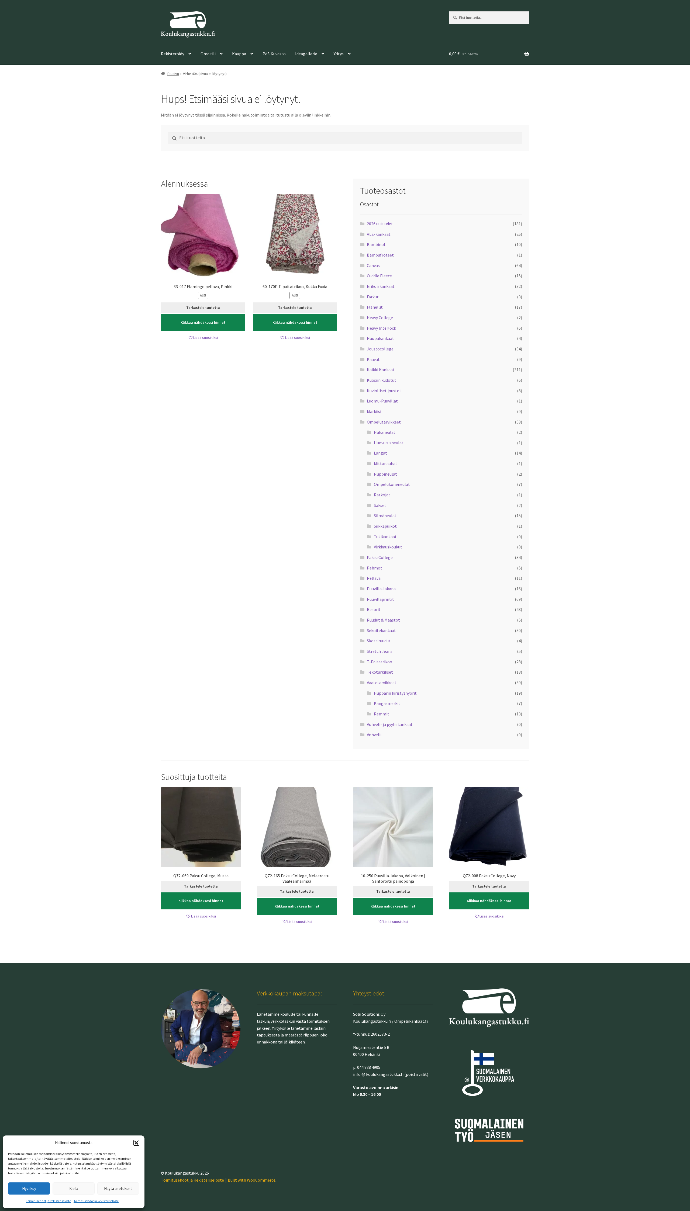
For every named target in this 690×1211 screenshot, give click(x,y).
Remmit (381, 714)
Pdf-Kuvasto (274, 53)
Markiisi (374, 411)
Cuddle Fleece (379, 275)
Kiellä (73, 1188)
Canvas (373, 265)
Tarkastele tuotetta (203, 307)
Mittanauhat (385, 463)
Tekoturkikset (380, 672)
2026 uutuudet (380, 223)
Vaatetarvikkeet (381, 682)
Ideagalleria (306, 53)
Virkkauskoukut (388, 547)
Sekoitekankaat (381, 630)
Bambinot (376, 244)
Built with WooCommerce (251, 1180)
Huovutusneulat (388, 442)
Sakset (380, 505)
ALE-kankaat (379, 234)
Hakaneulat (384, 432)
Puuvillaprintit (380, 599)
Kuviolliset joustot (384, 390)
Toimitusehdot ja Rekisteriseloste (48, 1201)
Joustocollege (380, 349)
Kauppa (239, 53)
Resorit (374, 609)
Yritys (339, 53)
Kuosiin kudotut (381, 380)
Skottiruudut (379, 640)
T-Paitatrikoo (379, 661)
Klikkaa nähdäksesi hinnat (203, 322)
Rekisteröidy (172, 53)
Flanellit (375, 307)
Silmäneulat (385, 515)
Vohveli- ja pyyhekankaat (390, 724)
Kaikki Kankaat (381, 369)
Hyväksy (29, 1188)
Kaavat (373, 359)
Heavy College (380, 317)
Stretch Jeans (379, 651)
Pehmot (374, 568)
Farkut (373, 296)
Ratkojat (382, 494)
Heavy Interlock (381, 328)
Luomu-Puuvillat (382, 401)
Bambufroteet (380, 255)
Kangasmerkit (387, 703)
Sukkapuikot (385, 526)
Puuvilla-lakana (381, 588)
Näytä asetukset (118, 1188)
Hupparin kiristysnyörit (395, 693)
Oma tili (208, 53)
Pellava (374, 578)
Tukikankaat (385, 536)
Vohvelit (374, 734)
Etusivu (173, 73)
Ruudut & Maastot (383, 620)
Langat (380, 453)
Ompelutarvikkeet (384, 422)
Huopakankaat (380, 338)
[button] (136, 1142)
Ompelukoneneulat (392, 484)
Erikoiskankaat (381, 286)
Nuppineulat (385, 474)
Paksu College (380, 557)
